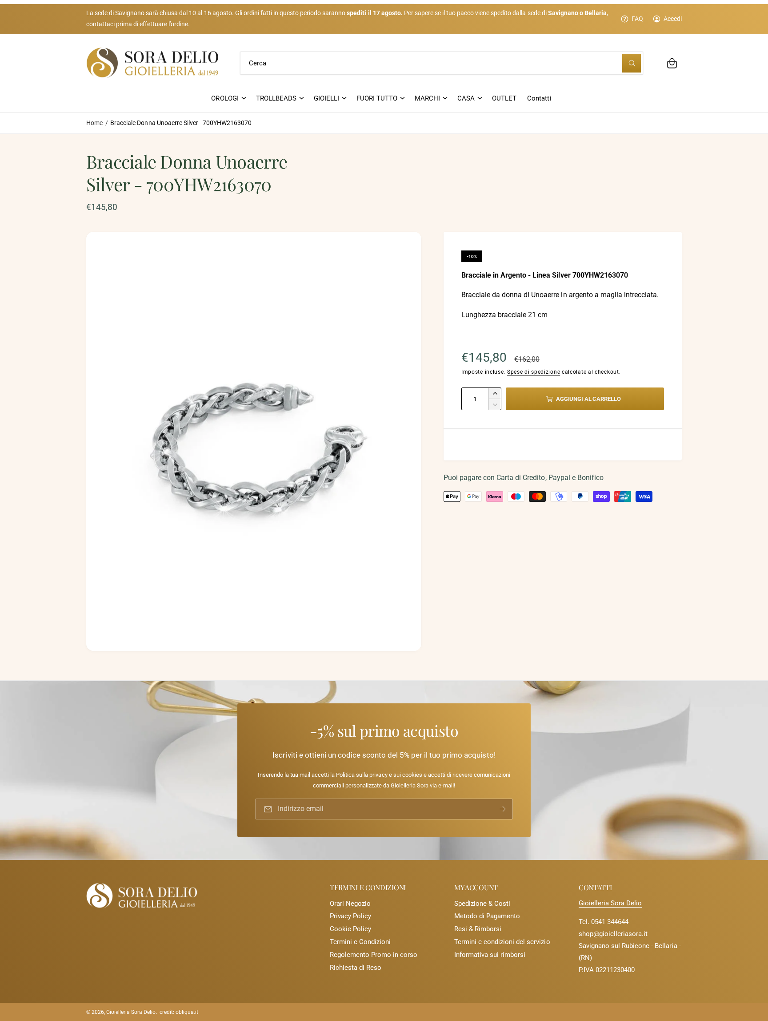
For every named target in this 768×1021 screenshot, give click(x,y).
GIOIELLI (326, 98)
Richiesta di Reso (355, 968)
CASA (466, 98)
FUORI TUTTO (376, 98)
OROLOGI (224, 98)
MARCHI (427, 98)
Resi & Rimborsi (477, 929)
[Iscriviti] (502, 809)
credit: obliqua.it (179, 1012)
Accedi (673, 18)
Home (94, 122)
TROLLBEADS (276, 98)
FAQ (637, 18)
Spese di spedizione (533, 372)
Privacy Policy (350, 916)
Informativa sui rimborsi (489, 955)
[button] (672, 63)
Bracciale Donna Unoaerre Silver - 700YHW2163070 (181, 122)
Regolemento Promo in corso (373, 955)
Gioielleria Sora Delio (610, 903)
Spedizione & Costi (482, 904)
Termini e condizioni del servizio (502, 942)
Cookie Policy (350, 929)
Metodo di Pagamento (487, 916)
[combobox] (441, 63)
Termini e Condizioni (360, 942)
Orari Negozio (350, 904)
